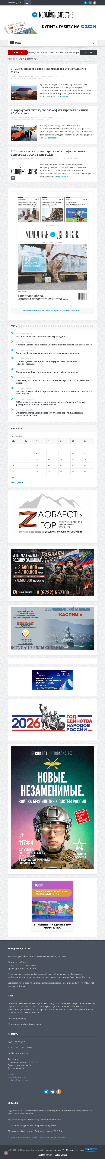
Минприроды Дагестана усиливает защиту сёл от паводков (47, 372)
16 (13, 465)
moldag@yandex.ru (17, 1077)
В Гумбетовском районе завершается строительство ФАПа (48, 70)
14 (73, 459)
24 (25, 471)
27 (61, 471)
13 (61, 459)
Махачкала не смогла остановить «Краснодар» (40, 336)
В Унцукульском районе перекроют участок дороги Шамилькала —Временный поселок (50, 414)
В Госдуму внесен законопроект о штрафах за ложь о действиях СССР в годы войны (49, 152)
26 (49, 471)
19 (49, 465)
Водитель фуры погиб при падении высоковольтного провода (48, 353)
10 (25, 459)
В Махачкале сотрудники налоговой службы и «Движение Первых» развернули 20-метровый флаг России (51, 403)
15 (85, 459)
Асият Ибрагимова (31, 76)
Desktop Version (45, 1155)
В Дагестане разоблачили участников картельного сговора (36, 52)
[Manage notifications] (6, 1153)
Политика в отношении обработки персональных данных (36, 1137)
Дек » (20, 482)
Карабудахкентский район (25, 120)
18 (37, 465)
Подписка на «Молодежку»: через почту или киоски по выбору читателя (52, 311)
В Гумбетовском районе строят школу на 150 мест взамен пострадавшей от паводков (54, 392)
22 (85, 465)
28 (73, 471)
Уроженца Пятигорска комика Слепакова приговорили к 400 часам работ (54, 344)
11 (37, 459)
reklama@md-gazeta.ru (19, 1080)
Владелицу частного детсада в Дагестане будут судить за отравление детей (52, 381)
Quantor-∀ (59, 1150)
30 (13, 478)
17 (25, 465)
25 (37, 471)
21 (73, 465)
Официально (38, 78)
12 (49, 459)
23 (13, 471)
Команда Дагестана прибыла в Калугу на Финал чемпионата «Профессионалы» (48, 362)
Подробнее (62, 96)
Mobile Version (61, 1155)
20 (61, 465)
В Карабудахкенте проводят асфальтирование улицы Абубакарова (49, 111)
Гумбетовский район (22, 78)
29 (85, 471)
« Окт (13, 482)
